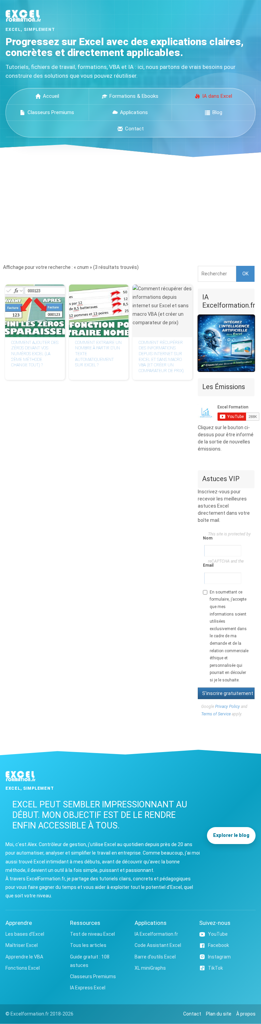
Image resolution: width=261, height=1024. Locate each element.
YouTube (218, 934)
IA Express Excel (87, 987)
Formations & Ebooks (133, 96)
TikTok (215, 968)
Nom (205, 538)
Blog (217, 112)
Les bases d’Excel (24, 934)
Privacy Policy (227, 706)
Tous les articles (88, 945)
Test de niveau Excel (92, 934)
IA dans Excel (217, 96)
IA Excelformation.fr (156, 934)
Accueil (51, 96)
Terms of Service (216, 714)
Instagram (219, 956)
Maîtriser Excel (21, 945)
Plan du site (218, 1014)
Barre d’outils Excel (155, 956)
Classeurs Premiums (51, 112)
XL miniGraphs (150, 968)
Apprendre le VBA (24, 956)
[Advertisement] (130, 208)
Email (205, 565)
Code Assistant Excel (158, 945)
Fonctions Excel (22, 968)
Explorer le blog (231, 835)
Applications (134, 112)
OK (245, 273)
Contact (134, 129)
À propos (246, 1014)
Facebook (218, 945)
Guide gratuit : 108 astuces (89, 961)
